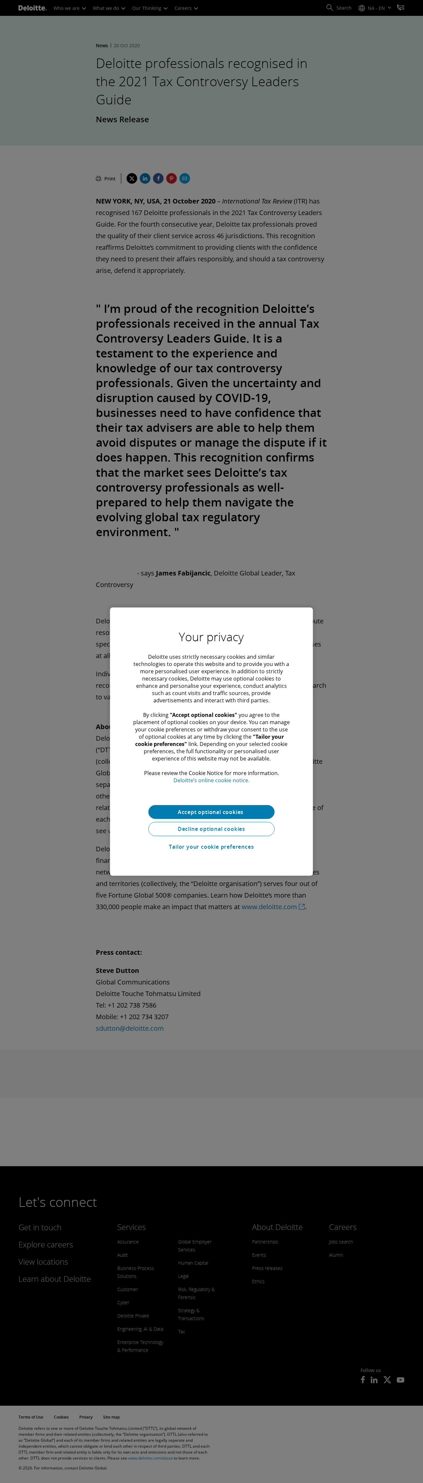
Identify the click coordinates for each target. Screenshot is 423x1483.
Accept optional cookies (211, 811)
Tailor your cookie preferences (211, 846)
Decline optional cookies (211, 829)
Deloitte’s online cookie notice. (211, 780)
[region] (211, 741)
